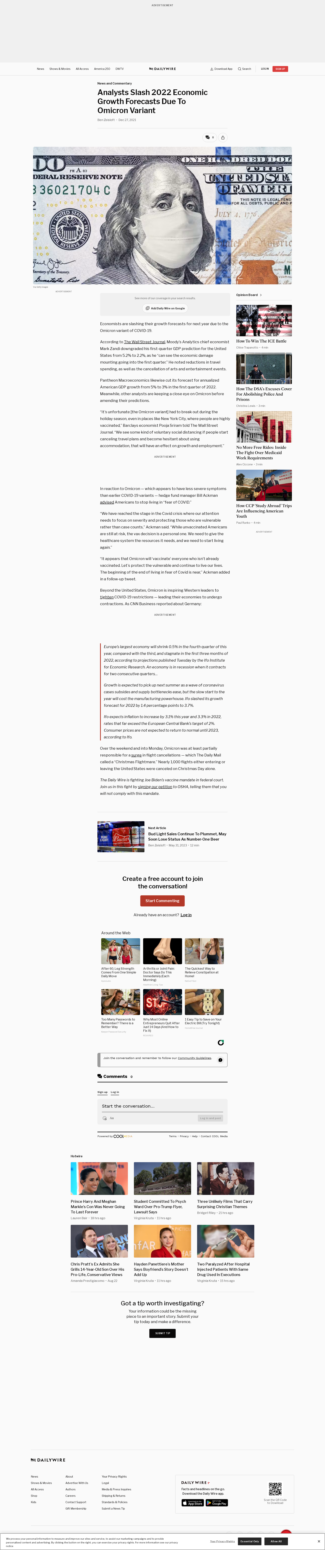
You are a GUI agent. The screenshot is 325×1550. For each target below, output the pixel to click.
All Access (82, 68)
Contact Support (75, 1502)
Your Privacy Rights (114, 1476)
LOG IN (265, 68)
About (69, 1476)
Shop (34, 1495)
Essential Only (250, 1541)
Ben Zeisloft (106, 120)
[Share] (223, 137)
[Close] (319, 1541)
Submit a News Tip (113, 1508)
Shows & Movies (60, 68)
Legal (105, 1483)
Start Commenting (162, 901)
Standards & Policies (115, 1502)
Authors (70, 1489)
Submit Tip (162, 1333)
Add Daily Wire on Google (168, 308)
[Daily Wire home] (162, 69)
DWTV (119, 68)
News (40, 68)
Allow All (276, 1541)
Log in (186, 915)
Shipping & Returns (113, 1495)
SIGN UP (280, 69)
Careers (70, 1495)
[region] (162, 1541)
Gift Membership (75, 1508)
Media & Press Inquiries (116, 1489)
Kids (33, 1502)
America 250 (102, 68)
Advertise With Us (76, 1483)
